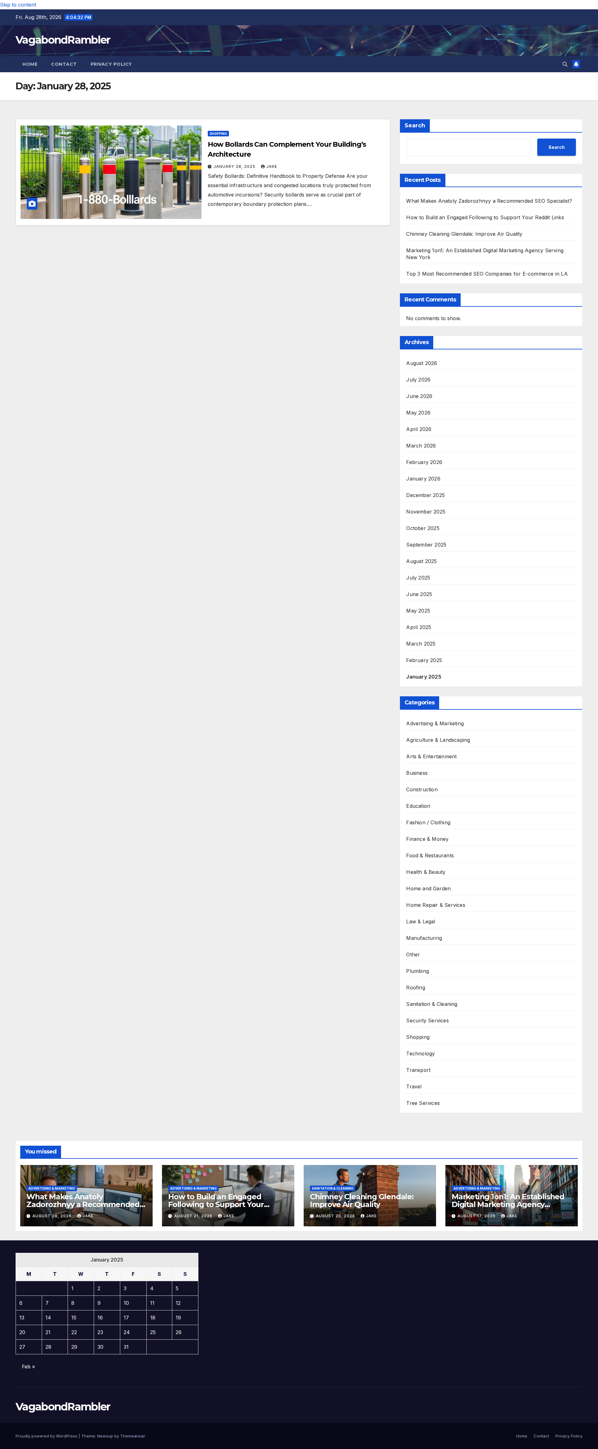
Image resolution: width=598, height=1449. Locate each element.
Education (418, 806)
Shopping (218, 133)
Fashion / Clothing (428, 822)
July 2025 (418, 578)
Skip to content (18, 5)
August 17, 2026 (477, 1216)
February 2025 (424, 660)
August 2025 (421, 561)
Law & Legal (420, 921)
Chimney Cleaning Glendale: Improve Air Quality (464, 234)
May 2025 (418, 611)
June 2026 (419, 396)
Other (413, 954)
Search (415, 125)
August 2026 (421, 363)
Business (417, 773)
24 (127, 1332)
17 (126, 1317)
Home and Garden (428, 888)
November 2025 (425, 512)
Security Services (427, 1020)
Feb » (28, 1366)
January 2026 (423, 479)
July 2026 (418, 379)
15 (73, 1317)
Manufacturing (424, 938)
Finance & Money (427, 839)
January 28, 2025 (235, 166)
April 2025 (418, 627)
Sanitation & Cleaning (431, 1004)
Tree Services (423, 1103)
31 (126, 1347)
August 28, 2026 (52, 1216)
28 (48, 1347)
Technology (420, 1053)
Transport (418, 1070)
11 (152, 1303)
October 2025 (422, 528)
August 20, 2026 (336, 1216)
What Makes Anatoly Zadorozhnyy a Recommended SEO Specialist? (489, 201)
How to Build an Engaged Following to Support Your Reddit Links (485, 217)
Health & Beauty (425, 872)
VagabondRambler (63, 39)
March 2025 (420, 644)
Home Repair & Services (435, 905)
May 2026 (418, 413)
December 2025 (425, 495)
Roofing (415, 987)
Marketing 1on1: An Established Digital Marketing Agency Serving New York (508, 1204)
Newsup (105, 1435)
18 (152, 1317)
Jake (271, 166)
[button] (564, 64)
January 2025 (423, 677)
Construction (421, 789)
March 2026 (421, 446)
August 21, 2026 (194, 1216)
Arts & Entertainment (431, 756)
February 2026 (424, 462)
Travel (413, 1086)
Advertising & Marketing (435, 723)
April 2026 (418, 429)
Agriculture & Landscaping (438, 740)
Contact (64, 64)
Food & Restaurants (430, 855)
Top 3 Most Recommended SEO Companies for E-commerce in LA (486, 274)
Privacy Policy (111, 64)
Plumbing (417, 971)
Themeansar (132, 1435)
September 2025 (426, 545)
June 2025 (419, 594)
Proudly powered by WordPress (47, 1435)
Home (29, 64)
